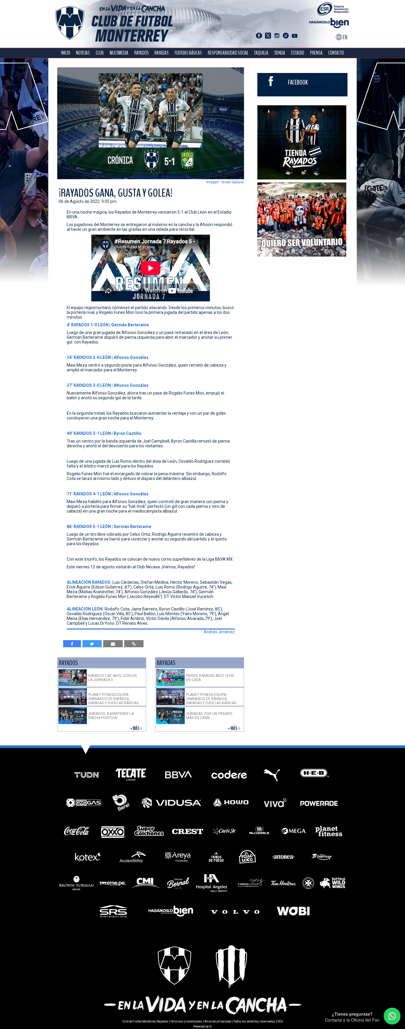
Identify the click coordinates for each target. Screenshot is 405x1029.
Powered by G (202, 1026)
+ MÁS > (136, 728)
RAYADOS (141, 53)
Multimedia (119, 53)
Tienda (279, 53)
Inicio (65, 53)
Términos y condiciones (186, 1021)
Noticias (83, 53)
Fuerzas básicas (188, 53)
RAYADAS (161, 53)
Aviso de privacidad (217, 1021)
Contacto (336, 53)
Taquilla (261, 53)
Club (100, 53)
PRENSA (316, 53)
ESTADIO (297, 53)
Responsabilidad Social (228, 53)
